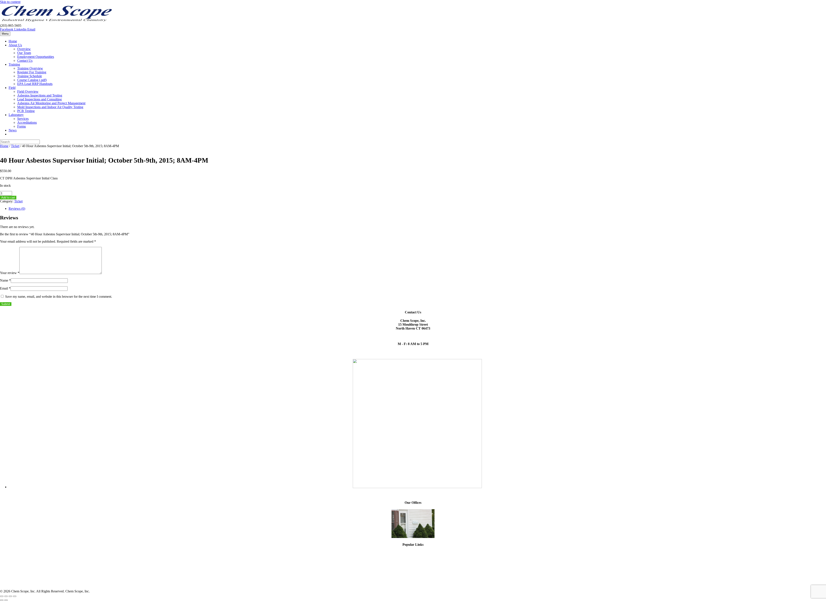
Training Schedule (29, 76)
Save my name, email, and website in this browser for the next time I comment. (58, 296)
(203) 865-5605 (413, 336)
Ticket (15, 146)
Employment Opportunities (35, 57)
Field (12, 87)
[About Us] (413, 523)
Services (23, 118)
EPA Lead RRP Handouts (34, 84)
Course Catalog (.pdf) (32, 80)
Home (13, 41)
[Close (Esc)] (14, 596)
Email (5, 288)
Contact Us (24, 60)
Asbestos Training (413, 564)
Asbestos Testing (413, 553)
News (13, 130)
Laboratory (16, 115)
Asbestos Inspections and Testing (39, 95)
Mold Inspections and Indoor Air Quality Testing (50, 107)
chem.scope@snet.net (413, 332)
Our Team (24, 53)
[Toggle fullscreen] (6, 596)
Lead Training (413, 568)
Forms (21, 126)
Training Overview (30, 68)
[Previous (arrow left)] (1, 600)
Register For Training (31, 72)
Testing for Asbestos (413, 580)
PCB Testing (26, 111)
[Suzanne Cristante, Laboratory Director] (417, 487)
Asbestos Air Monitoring (413, 572)
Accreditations (27, 122)
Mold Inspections (413, 560)
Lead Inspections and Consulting (39, 99)
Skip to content (10, 2)
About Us (15, 45)
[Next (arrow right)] (6, 600)
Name (5, 280)
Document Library (413, 584)
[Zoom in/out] (1, 596)
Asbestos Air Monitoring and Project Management (51, 103)
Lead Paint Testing (413, 557)
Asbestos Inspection (413, 576)
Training (14, 64)
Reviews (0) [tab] (17, 208)
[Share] (10, 596)
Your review (9, 273)
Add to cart (8, 197)
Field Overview (28, 91)
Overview (24, 49)
